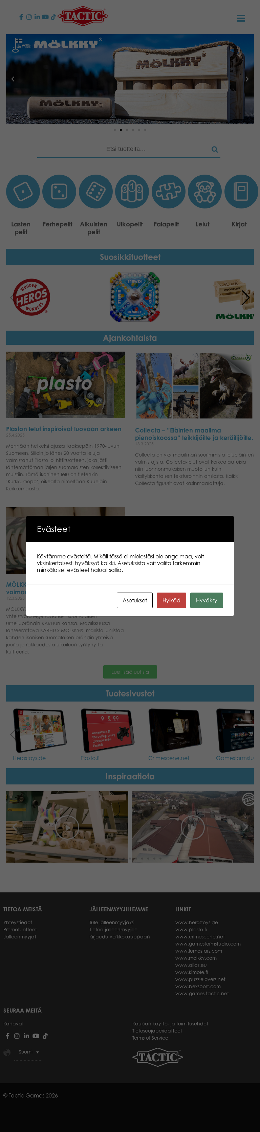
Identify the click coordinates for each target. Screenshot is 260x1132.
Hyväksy (206, 600)
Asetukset (135, 600)
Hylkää (171, 600)
